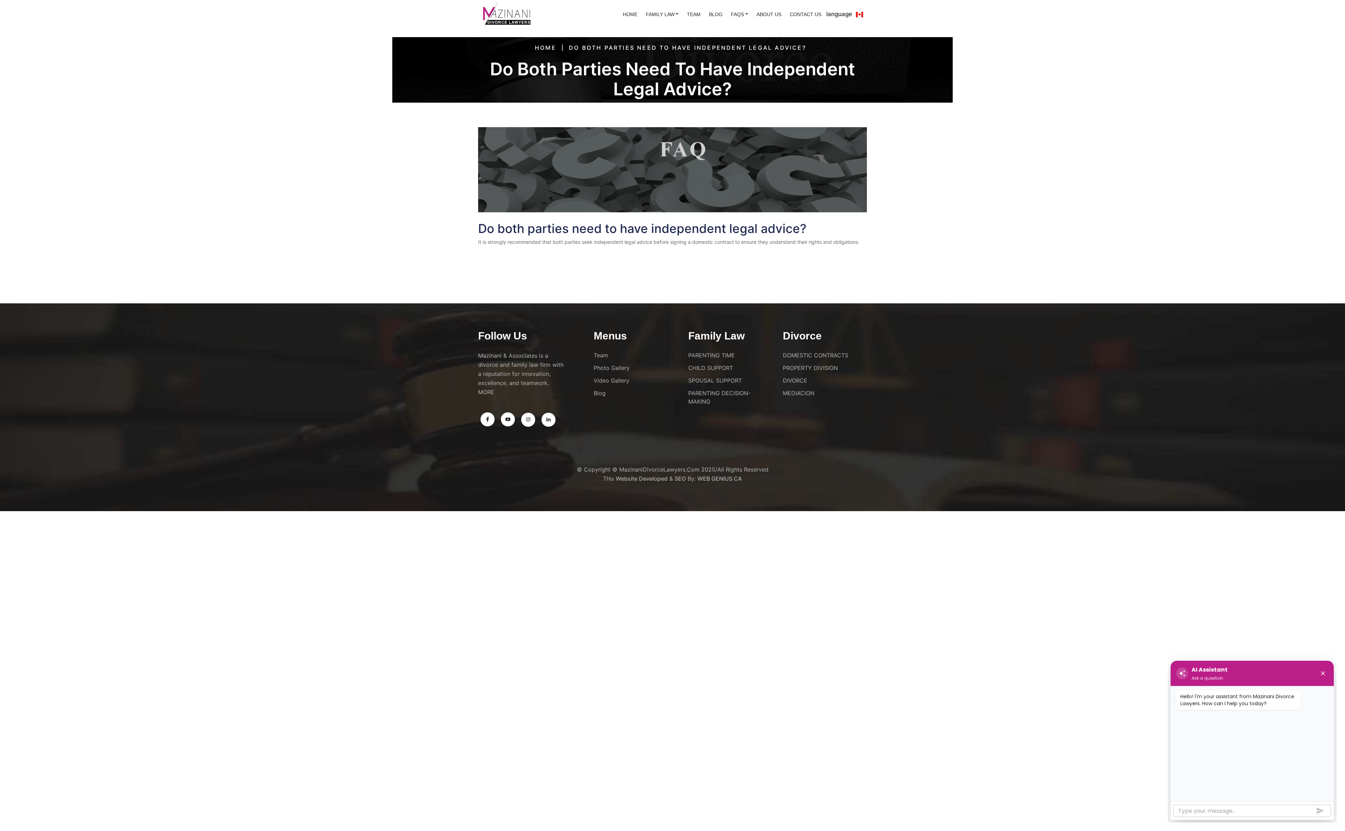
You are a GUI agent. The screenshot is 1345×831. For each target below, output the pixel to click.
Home (545, 47)
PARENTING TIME (711, 355)
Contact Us (805, 14)
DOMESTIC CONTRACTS (815, 355)
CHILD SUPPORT (710, 367)
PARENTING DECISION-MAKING (719, 397)
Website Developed (642, 478)
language (839, 14)
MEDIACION (798, 393)
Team (694, 14)
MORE (486, 392)
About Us (769, 14)
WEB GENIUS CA (719, 478)
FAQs (737, 14)
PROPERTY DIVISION (810, 367)
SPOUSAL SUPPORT (715, 380)
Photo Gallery (612, 367)
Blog (716, 14)
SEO (680, 478)
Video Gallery (611, 380)
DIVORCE (795, 380)
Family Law (660, 14)
